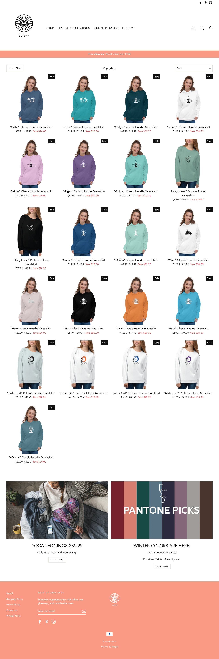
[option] (109, 54)
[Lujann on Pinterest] (47, 622)
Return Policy (13, 604)
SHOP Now (57, 559)
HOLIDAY (128, 28)
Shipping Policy (14, 599)
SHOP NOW (162, 566)
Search (10, 593)
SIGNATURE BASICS (106, 28)
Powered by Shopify (109, 646)
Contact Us (11, 610)
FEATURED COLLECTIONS (74, 28)
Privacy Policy (13, 615)
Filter (18, 68)
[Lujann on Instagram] (54, 622)
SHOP (50, 28)
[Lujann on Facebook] (40, 622)
